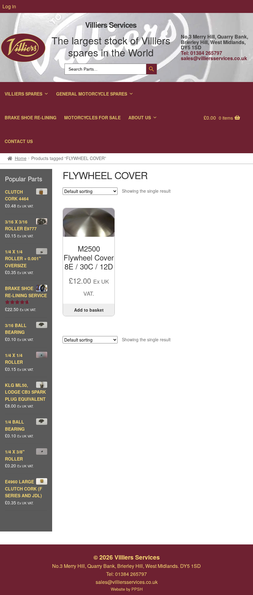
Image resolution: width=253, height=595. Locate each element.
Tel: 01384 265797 (201, 52)
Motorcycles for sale (92, 117)
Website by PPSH (127, 589)
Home (21, 158)
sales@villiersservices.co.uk (214, 58)
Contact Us (19, 141)
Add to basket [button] (89, 310)
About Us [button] (139, 117)
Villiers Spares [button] (23, 94)
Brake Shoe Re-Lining (30, 117)
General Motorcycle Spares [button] (91, 94)
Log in (9, 6)
